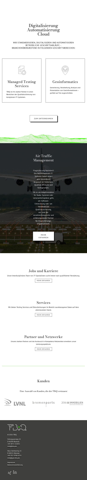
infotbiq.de (12, 446)
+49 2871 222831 (13, 444)
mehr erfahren (43, 236)
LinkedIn (15, 472)
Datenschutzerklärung (15, 465)
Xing (9, 472)
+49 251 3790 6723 (14, 455)
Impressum (11, 462)
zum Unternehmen (43, 118)
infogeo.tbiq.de (13, 458)
